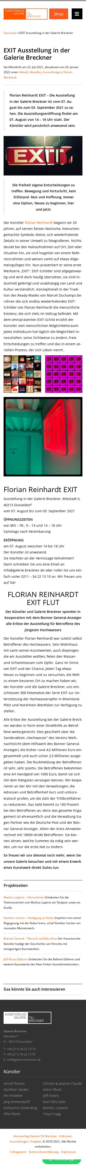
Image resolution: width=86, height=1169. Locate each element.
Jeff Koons (51, 1095)
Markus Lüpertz (55, 1107)
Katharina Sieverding (20, 1107)
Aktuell (23, 72)
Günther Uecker (16, 1089)
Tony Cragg (52, 1113)
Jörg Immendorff (17, 1101)
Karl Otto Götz (54, 1101)
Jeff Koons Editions (16, 959)
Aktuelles (35, 72)
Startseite (10, 33)
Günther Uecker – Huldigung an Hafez (29, 918)
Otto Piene (12, 1113)
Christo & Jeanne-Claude (62, 1083)
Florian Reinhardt (39, 222)
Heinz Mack (52, 1089)
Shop (58, 14)
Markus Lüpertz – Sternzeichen (24, 897)
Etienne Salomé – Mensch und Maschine (30, 938)
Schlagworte (18, 1152)
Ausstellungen (52, 72)
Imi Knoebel (13, 1095)
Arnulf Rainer (14, 1083)
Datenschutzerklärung (44, 1152)
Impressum (68, 1152)
